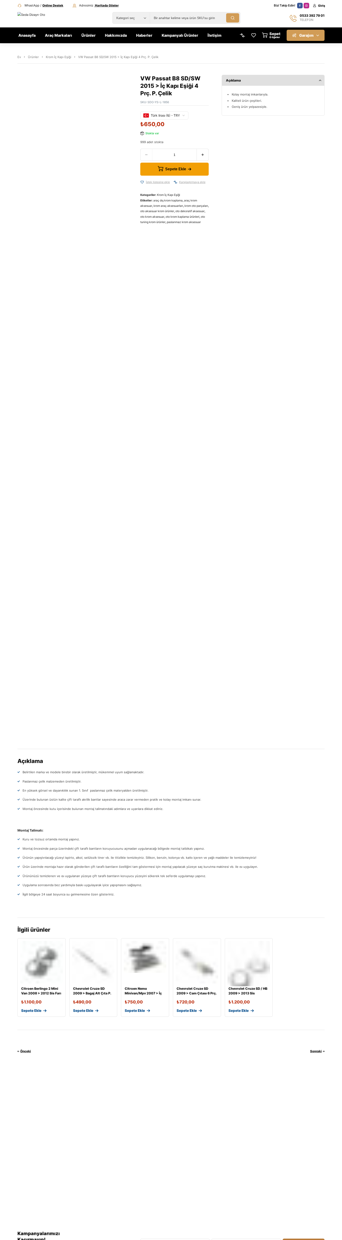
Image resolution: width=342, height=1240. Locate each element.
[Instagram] (306, 5)
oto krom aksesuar (152, 216)
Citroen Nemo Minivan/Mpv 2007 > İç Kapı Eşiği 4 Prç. (143, 993)
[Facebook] (300, 5)
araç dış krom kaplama (168, 200)
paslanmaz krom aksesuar (184, 222)
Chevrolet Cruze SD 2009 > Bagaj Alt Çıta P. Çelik (92, 993)
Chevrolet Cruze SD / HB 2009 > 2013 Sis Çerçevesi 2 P (247, 993)
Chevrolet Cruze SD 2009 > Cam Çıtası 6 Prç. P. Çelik (196, 993)
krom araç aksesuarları (168, 205)
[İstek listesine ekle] (142, 182)
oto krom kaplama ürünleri (182, 216)
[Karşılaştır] (175, 182)
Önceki (25, 1051)
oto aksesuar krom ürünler (157, 211)
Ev (19, 57)
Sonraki (316, 1051)
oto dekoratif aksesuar (190, 211)
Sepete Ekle (175, 169)
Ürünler (33, 57)
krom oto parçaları (196, 205)
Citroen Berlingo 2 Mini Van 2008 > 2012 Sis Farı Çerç (41, 993)
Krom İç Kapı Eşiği (58, 57)
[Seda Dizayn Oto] (36, 18)
